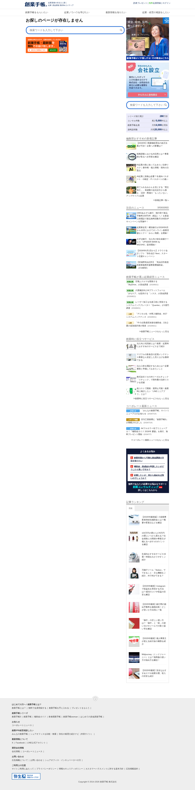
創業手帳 (28, 717)
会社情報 (16, 751)
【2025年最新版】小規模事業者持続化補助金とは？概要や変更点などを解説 (154, 520)
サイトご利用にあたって (23, 769)
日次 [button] (130, 508)
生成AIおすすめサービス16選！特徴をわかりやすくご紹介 (154, 557)
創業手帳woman (70, 717)
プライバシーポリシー (46, 769)
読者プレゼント (140, 3)
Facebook (20, 743)
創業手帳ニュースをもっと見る (155, 331)
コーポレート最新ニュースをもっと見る (151, 440)
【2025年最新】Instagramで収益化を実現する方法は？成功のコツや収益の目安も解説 (154, 590)
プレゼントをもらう (81, 708)
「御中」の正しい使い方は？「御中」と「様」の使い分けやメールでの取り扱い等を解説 (154, 624)
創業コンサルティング (146, 486)
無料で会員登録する (37, 708)
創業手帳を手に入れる (59, 708)
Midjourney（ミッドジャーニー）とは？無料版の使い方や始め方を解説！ (154, 657)
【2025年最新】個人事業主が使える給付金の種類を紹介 (154, 641)
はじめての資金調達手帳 (91, 717)
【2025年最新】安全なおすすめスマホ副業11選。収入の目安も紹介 (154, 673)
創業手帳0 (16, 717)
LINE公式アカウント (36, 743)
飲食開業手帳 (55, 717)
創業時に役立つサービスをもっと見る (152, 398)
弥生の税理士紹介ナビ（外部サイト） (76, 734)
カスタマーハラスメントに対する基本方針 (104, 769)
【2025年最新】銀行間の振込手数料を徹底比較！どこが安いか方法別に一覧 (154, 607)
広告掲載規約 (132, 769)
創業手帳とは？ (19, 708)
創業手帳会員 (134, 125)
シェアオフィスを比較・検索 (43, 734)
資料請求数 (133, 129)
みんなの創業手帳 (20, 734)
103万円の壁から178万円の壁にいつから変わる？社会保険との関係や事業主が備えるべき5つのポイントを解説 (154, 538)
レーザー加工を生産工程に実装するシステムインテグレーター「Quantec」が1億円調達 (147, 305)
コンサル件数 (134, 121)
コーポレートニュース (22, 725)
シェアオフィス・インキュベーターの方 (63, 760)
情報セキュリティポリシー (71, 769)
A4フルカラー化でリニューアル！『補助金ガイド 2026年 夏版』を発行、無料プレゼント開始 (147, 431)
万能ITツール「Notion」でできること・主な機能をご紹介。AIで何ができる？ (154, 573)
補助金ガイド (40, 717)
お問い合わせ (36, 760)
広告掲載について (20, 760)
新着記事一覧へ (162, 200)
